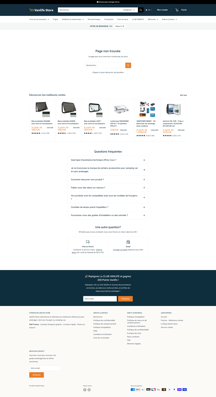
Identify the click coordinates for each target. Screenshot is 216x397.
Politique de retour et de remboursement (137, 321)
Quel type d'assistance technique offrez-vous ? (93, 160)
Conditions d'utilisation (102, 334)
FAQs (95, 331)
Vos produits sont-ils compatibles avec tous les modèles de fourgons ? (104, 197)
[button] (148, 10)
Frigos (55, 19)
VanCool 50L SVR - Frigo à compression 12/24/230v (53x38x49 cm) (173, 123)
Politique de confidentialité (104, 320)
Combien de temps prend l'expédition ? (89, 207)
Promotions (109, 19)
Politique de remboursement (104, 324)
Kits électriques (94, 19)
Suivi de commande (101, 338)
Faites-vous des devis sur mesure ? (88, 187)
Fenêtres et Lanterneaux (71, 19)
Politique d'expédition (102, 327)
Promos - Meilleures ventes (172, 320)
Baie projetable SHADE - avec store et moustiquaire (68, 122)
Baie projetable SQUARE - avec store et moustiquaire (42, 122)
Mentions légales (134, 344)
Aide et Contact (168, 19)
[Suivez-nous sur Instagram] (89, 389)
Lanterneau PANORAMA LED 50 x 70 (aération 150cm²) (119, 123)
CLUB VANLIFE (138, 19)
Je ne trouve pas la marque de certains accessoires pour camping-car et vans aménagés (104, 170)
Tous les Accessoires (37, 19)
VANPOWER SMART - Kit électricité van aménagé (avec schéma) (145, 123)
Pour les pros (122, 19)
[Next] (187, 120)
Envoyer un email (120, 250)
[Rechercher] (141, 9)
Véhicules (152, 19)
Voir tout (183, 95)
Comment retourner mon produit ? (87, 179)
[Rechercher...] (128, 65)
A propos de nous (134, 333)
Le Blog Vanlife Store (169, 324)
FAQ (128, 340)
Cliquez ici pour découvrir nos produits (108, 72)
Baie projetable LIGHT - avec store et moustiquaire (94, 122)
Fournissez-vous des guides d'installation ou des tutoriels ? (99, 215)
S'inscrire (125, 299)
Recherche (97, 317)
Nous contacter (133, 337)
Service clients (167, 327)
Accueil (164, 317)
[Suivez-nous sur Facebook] (84, 389)
